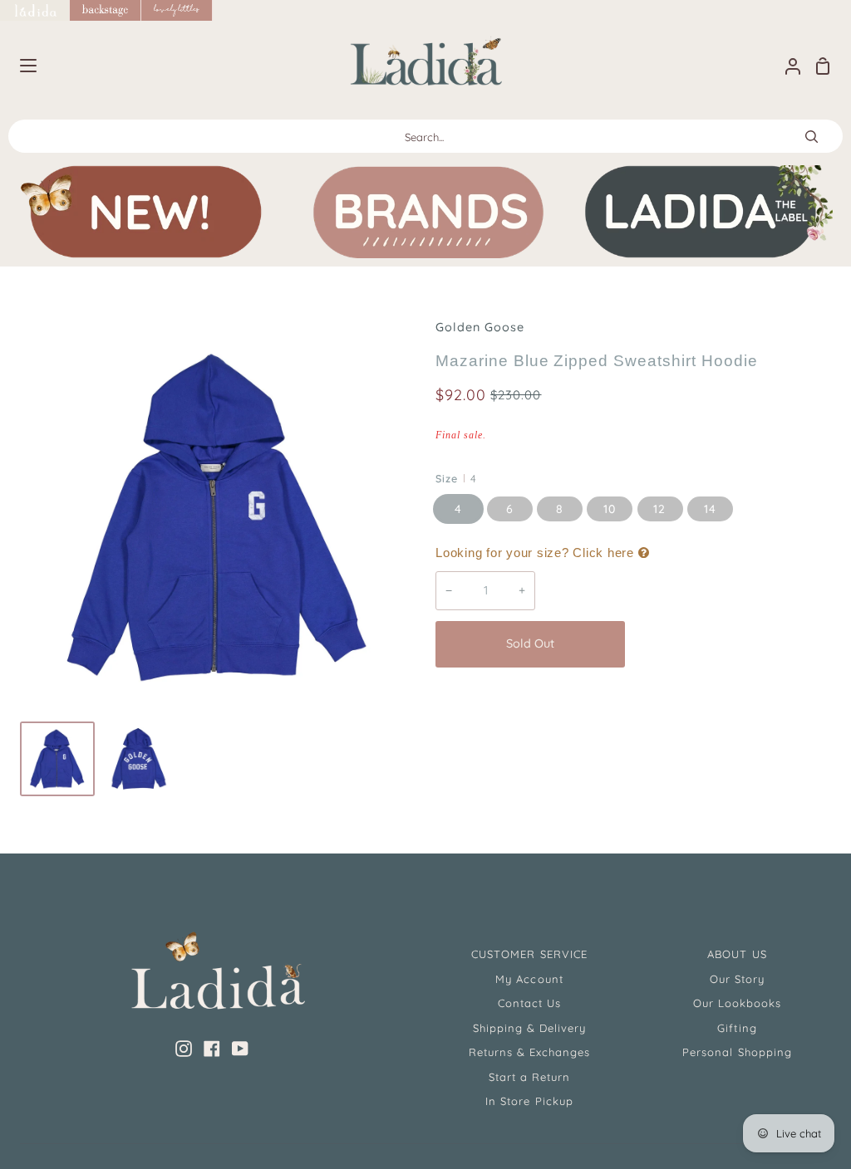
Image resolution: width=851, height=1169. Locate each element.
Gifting (736, 1027)
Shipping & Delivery (530, 1027)
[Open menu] (19, 65)
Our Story (737, 979)
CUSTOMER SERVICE (529, 954)
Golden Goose (479, 327)
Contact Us (529, 1003)
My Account (529, 979)
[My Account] (786, 66)
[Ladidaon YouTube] (240, 1048)
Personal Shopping (737, 1052)
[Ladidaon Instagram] (183, 1048)
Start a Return (530, 1076)
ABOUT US (736, 954)
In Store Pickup (529, 1101)
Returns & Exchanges (530, 1052)
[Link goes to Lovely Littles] (177, 10)
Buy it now (732, 643)
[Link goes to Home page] (35, 10)
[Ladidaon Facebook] (212, 1048)
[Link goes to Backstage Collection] (105, 10)
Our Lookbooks (737, 1003)
